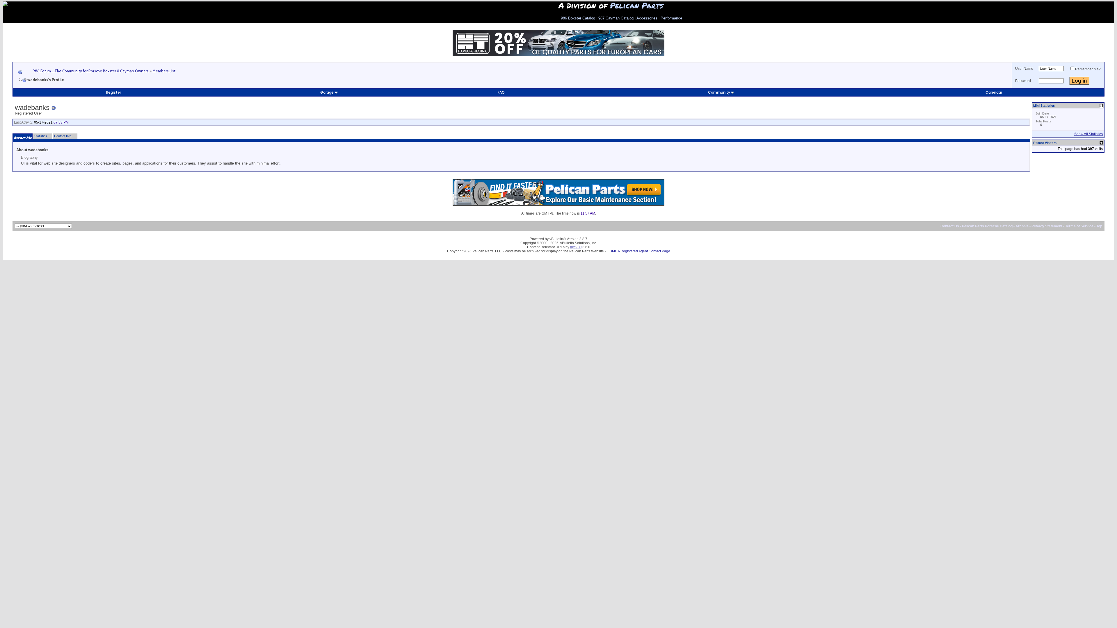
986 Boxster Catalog (578, 18)
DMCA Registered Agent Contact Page (639, 251)
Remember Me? (1088, 69)
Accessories (646, 18)
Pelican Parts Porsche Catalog (987, 226)
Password (1023, 81)
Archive (1022, 226)
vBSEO (575, 247)
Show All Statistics (1088, 134)
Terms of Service (1079, 226)
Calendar (994, 92)
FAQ (501, 92)
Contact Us (949, 226)
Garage (327, 92)
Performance (671, 18)
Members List (163, 71)
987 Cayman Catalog (616, 18)
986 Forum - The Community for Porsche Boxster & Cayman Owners (91, 71)
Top (1099, 226)
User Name (1024, 69)
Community (719, 92)
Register (113, 92)
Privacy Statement (1046, 226)
